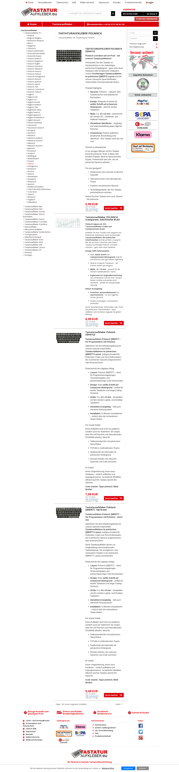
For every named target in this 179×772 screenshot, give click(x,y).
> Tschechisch (31, 192)
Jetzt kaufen (112, 208)
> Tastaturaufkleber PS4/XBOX (35, 224)
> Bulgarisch (31, 46)
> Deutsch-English (33, 63)
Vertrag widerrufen (147, 19)
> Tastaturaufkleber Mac (32, 206)
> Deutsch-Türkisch (33, 92)
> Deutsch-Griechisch (34, 66)
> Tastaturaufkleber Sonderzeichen (37, 232)
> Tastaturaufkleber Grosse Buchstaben (34, 215)
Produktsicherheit (133, 2)
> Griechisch (30, 133)
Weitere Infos (108, 768)
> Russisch (30, 171)
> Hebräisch (30, 135)
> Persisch (30, 161)
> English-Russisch (33, 120)
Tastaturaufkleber (29, 30)
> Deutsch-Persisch (33, 71)
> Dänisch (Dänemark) (35, 51)
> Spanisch (30, 184)
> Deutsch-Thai (32, 87)
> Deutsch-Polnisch (33, 74)
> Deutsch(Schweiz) (33, 56)
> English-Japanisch (33, 115)
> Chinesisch (31, 48)
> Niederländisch (32, 158)
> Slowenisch (31, 181)
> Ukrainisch (30, 197)
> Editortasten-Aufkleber (32, 229)
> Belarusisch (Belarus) (35, 40)
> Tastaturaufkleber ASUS (33, 242)
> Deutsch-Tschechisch (35, 89)
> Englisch (30, 94)
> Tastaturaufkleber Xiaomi (33, 219)
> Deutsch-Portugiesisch (35, 76)
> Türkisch (30, 194)
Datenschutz (62, 2)
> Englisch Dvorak (33, 102)
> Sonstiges (27, 255)
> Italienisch (30, 143)
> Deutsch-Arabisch (33, 58)
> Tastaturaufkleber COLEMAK (35, 222)
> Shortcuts (27, 252)
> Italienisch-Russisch (34, 146)
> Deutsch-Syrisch (33, 84)
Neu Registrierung (136, 47)
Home (30, 2)
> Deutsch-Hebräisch (34, 69)
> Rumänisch (31, 169)
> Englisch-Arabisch (33, 105)
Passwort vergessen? (137, 43)
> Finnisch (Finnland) (34, 122)
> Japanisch (30, 148)
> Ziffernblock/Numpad (32, 237)
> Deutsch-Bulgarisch (34, 61)
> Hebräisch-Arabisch (34, 138)
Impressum (104, 2)
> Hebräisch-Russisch (34, 140)
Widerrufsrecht (87, 2)
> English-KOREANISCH (35, 117)
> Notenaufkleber (30, 227)
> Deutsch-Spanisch (34, 81)
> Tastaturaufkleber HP (32, 250)
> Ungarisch (30, 199)
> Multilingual (31, 156)
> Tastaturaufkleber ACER (33, 239)
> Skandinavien (32, 176)
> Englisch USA (32, 97)
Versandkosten (45, 2)
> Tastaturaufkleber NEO (33, 209)
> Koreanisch (31, 151)
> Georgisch (30, 130)
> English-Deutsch (33, 112)
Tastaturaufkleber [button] (62, 24)
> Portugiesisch (32, 166)
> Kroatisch (30, 153)
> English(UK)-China (33, 110)
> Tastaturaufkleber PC (32, 33)
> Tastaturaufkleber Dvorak (34, 211)
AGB (74, 2)
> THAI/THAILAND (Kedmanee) (38, 189)
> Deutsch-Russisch (33, 79)
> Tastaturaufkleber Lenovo (34, 247)
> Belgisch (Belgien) (33, 38)
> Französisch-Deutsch (35, 128)
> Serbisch (30, 174)
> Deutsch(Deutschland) (35, 53)
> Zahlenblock (31, 202)
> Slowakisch (31, 179)
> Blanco (29, 43)
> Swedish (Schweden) (34, 187)
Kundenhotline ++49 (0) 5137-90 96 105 (107, 24)
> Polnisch (30, 163)
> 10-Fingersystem (30, 234)
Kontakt (116, 2)
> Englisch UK (31, 99)
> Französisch (31, 125)
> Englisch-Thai (32, 107)
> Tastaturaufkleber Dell (32, 245)
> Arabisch (30, 35)
